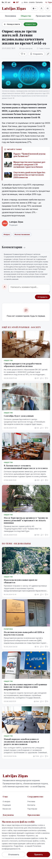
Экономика (10, 16)
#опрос (7, 234)
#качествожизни (22, 234)
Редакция (7, 805)
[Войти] (41, 8)
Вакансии (7, 809)
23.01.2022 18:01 (8, 48)
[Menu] (47, 8)
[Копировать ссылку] (48, 54)
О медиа (6, 801)
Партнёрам (32, 809)
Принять (38, 854)
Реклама (31, 801)
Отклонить (13, 854)
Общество (26, 16)
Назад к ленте (13, 24)
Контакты (31, 805)
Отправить (42, 297)
